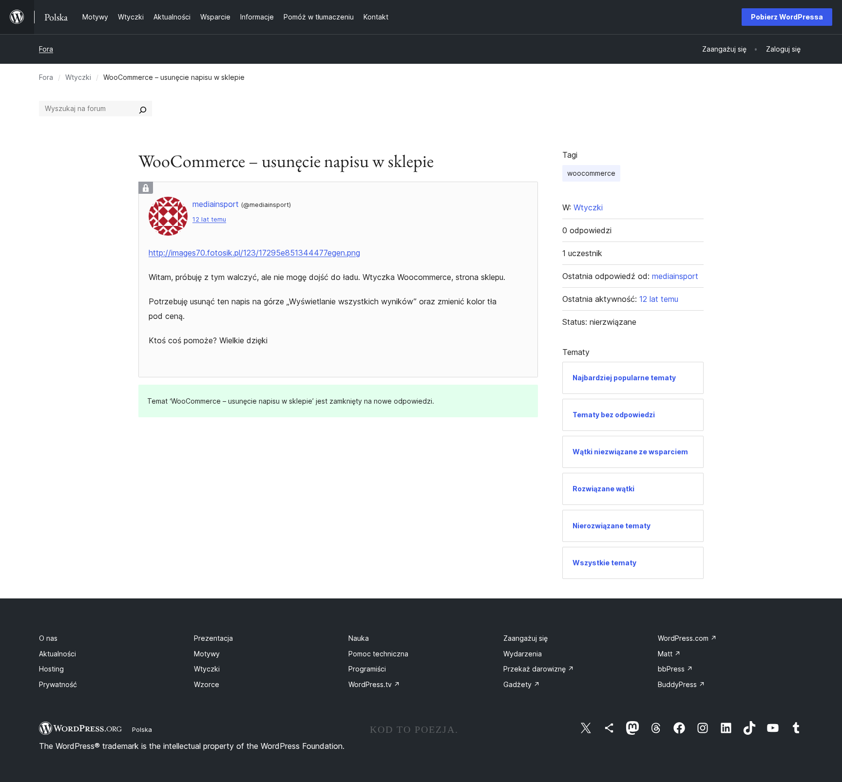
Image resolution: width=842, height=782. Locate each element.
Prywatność (58, 684)
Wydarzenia (522, 654)
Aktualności (57, 654)
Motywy (207, 654)
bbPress (675, 669)
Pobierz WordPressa (787, 17)
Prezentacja (213, 638)
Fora (46, 49)
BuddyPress (681, 684)
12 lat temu (209, 219)
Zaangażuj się (525, 638)
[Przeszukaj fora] (143, 108)
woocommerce (591, 173)
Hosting (51, 669)
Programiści (367, 669)
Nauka (358, 638)
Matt (669, 654)
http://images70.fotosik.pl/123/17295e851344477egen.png (254, 253)
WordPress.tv (374, 684)
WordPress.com (687, 638)
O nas (48, 638)
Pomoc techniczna (378, 654)
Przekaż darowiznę (538, 669)
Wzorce (206, 684)
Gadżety (521, 684)
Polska (142, 729)
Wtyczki (78, 77)
